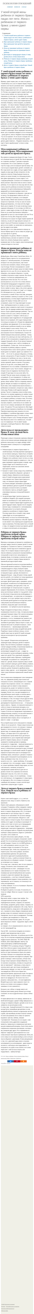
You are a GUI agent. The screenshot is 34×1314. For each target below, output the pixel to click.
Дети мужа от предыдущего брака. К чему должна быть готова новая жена (17, 56)
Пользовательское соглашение (12, 1306)
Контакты (3, 1306)
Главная (10, 7)
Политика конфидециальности (7, 1308)
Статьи (24, 7)
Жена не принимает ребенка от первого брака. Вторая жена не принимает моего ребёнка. (17, 50)
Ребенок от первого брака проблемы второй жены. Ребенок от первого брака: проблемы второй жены (18, 61)
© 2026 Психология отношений (7, 1304)
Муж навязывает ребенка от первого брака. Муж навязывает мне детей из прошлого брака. (18, 44)
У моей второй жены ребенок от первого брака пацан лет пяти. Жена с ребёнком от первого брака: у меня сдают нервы (17, 37)
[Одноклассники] (23, 1061)
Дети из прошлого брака (19, 1056)
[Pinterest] (17, 1061)
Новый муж (18, 1058)
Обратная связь (4, 1310)
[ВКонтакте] (10, 1061)
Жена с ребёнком (10, 1056)
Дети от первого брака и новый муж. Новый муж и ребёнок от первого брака (18, 66)
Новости (17, 7)
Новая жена (12, 1058)
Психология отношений (17, 3)
